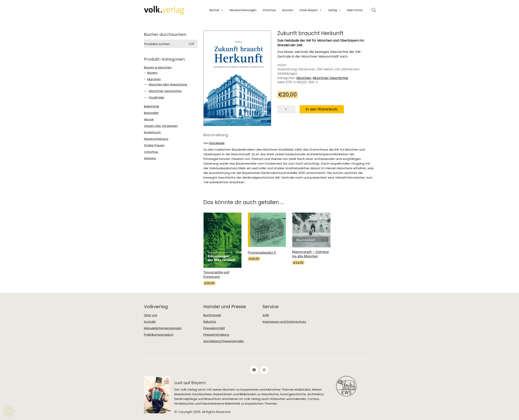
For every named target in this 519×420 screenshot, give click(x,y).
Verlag (332, 10)
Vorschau (269, 10)
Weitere (150, 158)
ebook (148, 119)
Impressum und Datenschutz (284, 322)
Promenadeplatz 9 (262, 253)
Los (191, 44)
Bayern (152, 73)
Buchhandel (212, 315)
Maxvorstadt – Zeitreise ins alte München (310, 254)
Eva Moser (217, 143)
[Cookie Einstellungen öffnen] (9, 411)
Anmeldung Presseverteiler (223, 341)
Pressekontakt (214, 328)
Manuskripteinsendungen (163, 328)
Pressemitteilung (216, 335)
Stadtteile (156, 97)
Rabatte (209, 322)
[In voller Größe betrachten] (209, 37)
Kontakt (150, 322)
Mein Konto (355, 10)
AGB (266, 315)
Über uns (150, 315)
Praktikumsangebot (159, 335)
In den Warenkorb (322, 109)
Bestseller (151, 113)
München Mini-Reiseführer (168, 84)
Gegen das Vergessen (161, 126)
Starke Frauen (154, 145)
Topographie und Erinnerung (216, 274)
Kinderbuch (152, 132)
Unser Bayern (308, 10)
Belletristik (151, 106)
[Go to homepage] (164, 10)
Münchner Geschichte (330, 78)
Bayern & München (158, 67)
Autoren (287, 10)
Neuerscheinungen (243, 10)
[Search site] (374, 10)
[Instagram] (264, 370)
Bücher (215, 10)
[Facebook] (254, 370)
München (303, 78)
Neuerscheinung (156, 139)
